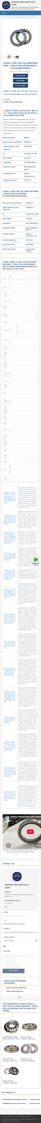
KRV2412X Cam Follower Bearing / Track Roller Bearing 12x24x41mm (10, 520)
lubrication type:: (9, 249)
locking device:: (9, 174)
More (19, 997)
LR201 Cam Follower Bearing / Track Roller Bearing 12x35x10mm (10, 594)
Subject (6, 929)
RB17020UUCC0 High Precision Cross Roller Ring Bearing (9, 672)
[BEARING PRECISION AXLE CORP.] (6, 5)
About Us (5, 1117)
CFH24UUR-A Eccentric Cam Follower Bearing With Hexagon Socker (10, 796)
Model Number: (9, 138)
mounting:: (7, 163)
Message (6, 951)
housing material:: (10, 180)
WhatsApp (20, 81)
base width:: (7, 158)
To (5, 920)
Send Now (13, 970)
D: (4, 154)
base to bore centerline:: (12, 142)
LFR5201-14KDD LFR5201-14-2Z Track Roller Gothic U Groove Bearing (9, 575)
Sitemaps (28, 1117)
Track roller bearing (19, 17)
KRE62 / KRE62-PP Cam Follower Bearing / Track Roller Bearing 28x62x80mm (10, 498)
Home (3, 17)
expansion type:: (9, 167)
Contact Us (13, 1117)
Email (5, 912)
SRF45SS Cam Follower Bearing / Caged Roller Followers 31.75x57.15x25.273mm (10, 697)
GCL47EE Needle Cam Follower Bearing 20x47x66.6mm (10, 557)
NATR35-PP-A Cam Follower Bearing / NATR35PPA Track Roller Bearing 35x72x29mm (10, 538)
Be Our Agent (20, 86)
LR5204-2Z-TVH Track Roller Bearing (9, 720)
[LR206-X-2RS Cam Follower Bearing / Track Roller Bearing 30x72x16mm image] (20, 39)
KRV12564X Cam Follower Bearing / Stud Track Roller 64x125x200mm (10, 772)
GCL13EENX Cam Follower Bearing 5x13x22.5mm (9, 645)
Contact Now (20, 76)
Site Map (21, 1117)
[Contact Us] (36, 561)
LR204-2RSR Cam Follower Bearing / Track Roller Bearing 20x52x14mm (10, 619)
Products (9, 17)
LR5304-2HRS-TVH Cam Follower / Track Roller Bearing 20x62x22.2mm (10, 746)
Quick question (9, 937)
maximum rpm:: (9, 245)
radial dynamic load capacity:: (11, 148)
